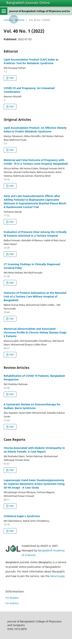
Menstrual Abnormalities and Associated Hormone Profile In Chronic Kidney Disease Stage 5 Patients (35, 332)
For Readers (12, 597)
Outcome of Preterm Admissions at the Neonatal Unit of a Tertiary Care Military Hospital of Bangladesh (35, 296)
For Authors (12, 603)
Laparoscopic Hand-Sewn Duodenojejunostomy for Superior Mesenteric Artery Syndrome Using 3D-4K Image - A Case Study (34, 483)
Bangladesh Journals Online (28, 2)
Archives (19, 20)
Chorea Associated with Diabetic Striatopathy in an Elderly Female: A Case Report (34, 449)
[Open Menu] (3, 11)
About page (57, 576)
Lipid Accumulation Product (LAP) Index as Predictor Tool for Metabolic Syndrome (31, 61)
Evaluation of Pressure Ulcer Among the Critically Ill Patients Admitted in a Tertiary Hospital (35, 233)
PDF (11, 78)
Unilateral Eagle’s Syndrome (22, 516)
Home (7, 20)
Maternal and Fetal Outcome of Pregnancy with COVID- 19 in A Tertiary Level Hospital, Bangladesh (36, 161)
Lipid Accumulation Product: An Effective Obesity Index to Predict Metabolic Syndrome (35, 129)
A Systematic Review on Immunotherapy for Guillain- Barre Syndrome (32, 406)
